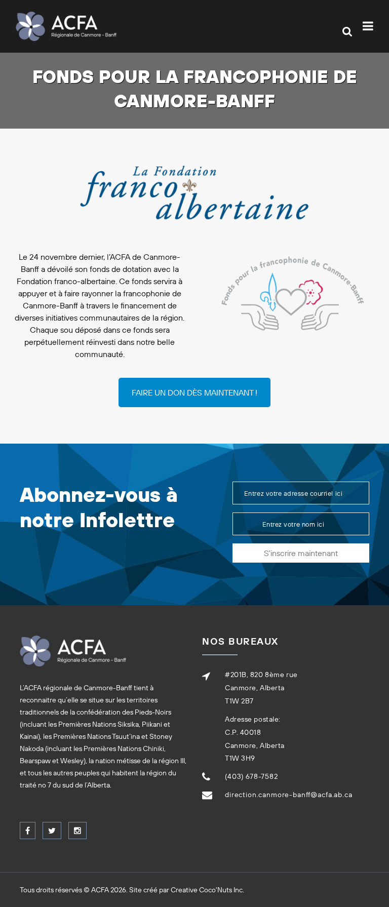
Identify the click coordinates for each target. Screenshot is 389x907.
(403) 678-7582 (251, 776)
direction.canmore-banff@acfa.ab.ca (289, 794)
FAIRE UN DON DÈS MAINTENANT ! (194, 392)
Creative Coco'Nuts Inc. (207, 889)
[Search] (347, 31)
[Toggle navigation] (370, 26)
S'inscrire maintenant (301, 553)
